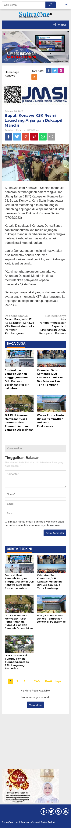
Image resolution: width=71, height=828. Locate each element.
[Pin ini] (34, 136)
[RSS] (34, 77)
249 (37, 681)
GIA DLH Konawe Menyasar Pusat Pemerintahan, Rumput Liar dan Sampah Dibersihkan (19, 422)
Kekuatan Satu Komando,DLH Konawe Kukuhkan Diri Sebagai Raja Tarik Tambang (50, 377)
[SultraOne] (36, 14)
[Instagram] (61, 70)
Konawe (20, 130)
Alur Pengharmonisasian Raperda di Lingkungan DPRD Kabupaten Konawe (52, 324)
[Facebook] (49, 70)
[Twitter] (55, 70)
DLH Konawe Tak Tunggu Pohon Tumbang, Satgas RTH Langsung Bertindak (17, 662)
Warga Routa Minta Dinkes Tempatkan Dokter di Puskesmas (51, 618)
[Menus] (67, 4)
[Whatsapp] (43, 136)
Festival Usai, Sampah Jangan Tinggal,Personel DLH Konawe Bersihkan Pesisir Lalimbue (19, 582)
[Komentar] (51, 136)
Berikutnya (53, 681)
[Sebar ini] (8, 136)
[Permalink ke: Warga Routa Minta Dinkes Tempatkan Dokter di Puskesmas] (51, 403)
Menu (61, 25)
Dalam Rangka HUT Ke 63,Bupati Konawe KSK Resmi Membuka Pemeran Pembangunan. (19, 324)
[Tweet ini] (17, 136)
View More (35, 704)
